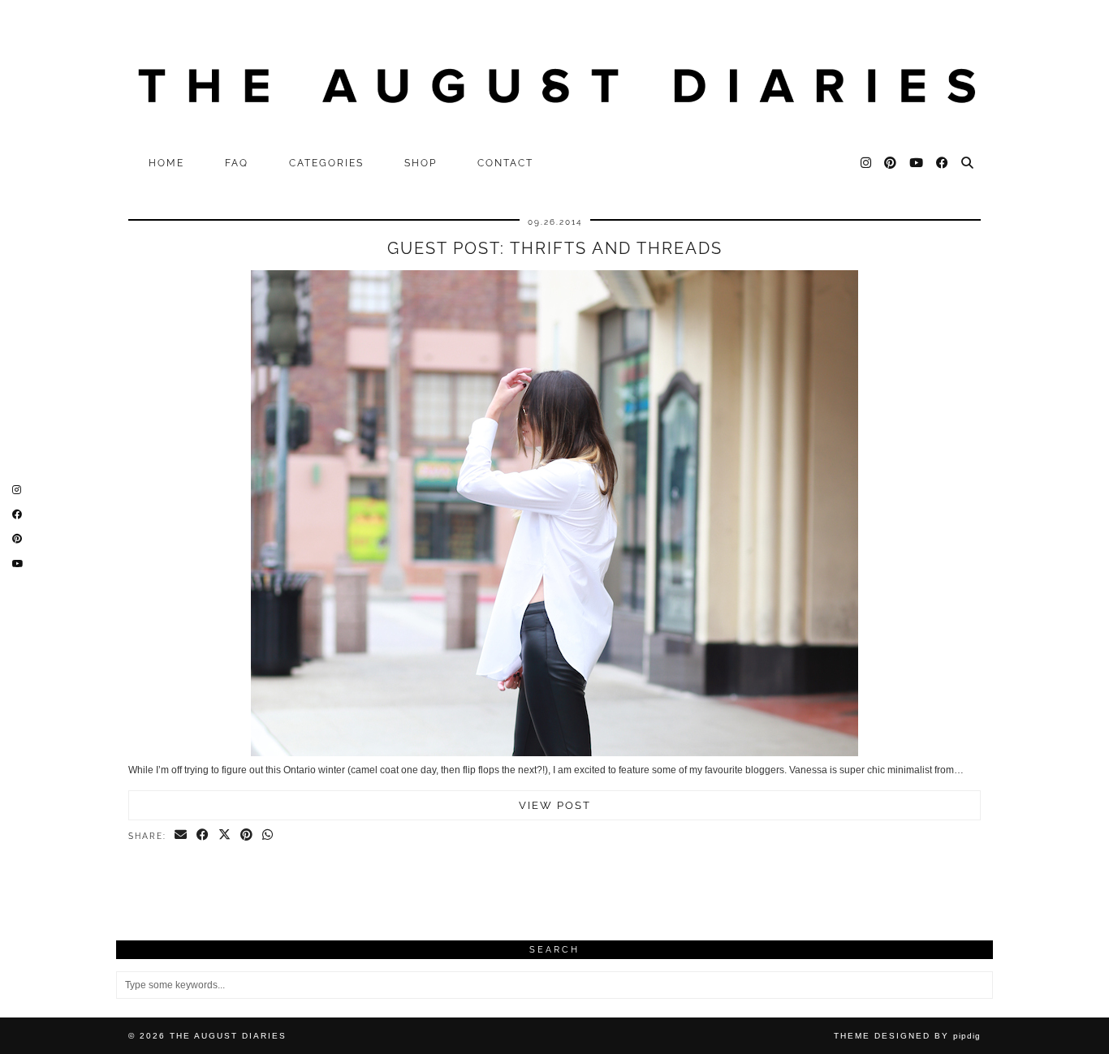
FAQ (236, 163)
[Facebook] (943, 163)
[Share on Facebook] (203, 835)
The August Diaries (228, 1035)
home (166, 163)
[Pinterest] (891, 163)
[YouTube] (917, 163)
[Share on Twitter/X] (225, 835)
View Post (555, 805)
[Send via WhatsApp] (268, 835)
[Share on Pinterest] (247, 835)
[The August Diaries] (554, 74)
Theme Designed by (907, 1035)
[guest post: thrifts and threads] (554, 753)
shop (420, 163)
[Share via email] (181, 835)
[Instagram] (867, 163)
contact (505, 163)
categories (326, 163)
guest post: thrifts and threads (555, 248)
